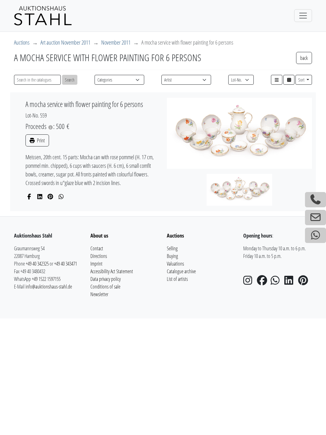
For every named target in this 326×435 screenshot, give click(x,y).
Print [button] (40, 140)
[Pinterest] (50, 196)
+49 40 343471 (65, 263)
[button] (276, 80)
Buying (172, 256)
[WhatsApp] (61, 196)
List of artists (177, 278)
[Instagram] (249, 282)
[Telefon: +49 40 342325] (315, 199)
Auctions (22, 42)
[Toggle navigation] (303, 15)
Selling (172, 248)
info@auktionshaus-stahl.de (48, 286)
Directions (98, 256)
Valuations (175, 263)
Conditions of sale (105, 286)
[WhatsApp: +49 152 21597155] (315, 235)
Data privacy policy (105, 278)
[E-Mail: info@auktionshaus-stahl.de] (315, 217)
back (304, 57)
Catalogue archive (181, 271)
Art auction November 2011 (65, 42)
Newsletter (99, 294)
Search (69, 80)
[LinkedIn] (40, 196)
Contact (96, 248)
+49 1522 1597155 (46, 278)
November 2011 (116, 42)
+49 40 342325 (37, 263)
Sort (301, 80)
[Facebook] (29, 196)
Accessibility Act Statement (111, 271)
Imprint (96, 263)
